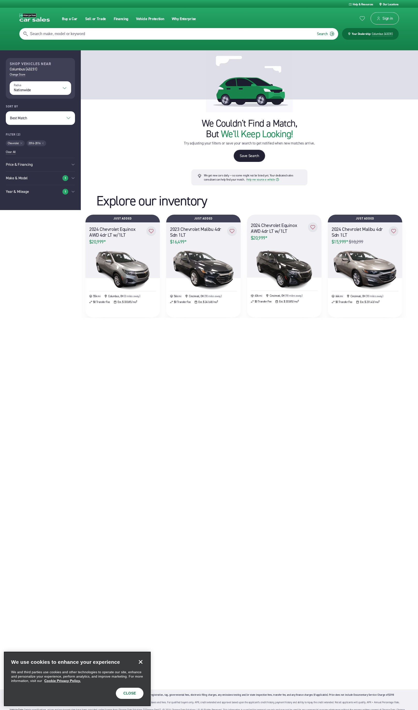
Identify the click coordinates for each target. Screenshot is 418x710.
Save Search (249, 155)
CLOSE (129, 693)
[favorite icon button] (362, 18)
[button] (151, 231)
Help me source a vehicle (260, 179)
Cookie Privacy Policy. (62, 681)
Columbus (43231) (382, 34)
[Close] (140, 662)
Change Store (17, 74)
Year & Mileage (36, 191)
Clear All (11, 152)
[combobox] (40, 88)
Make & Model (36, 178)
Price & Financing (19, 164)
